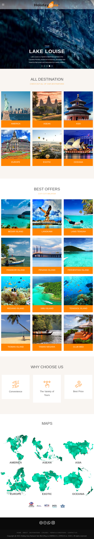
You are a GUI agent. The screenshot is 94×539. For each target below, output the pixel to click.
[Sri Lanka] (57, 481)
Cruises (45, 532)
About (25, 532)
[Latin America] (19, 457)
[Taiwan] (87, 452)
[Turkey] (44, 472)
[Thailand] (38, 445)
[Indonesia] (38, 457)
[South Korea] (88, 448)
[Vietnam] (41, 448)
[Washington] (11, 445)
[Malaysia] (38, 452)
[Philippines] (49, 444)
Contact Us (72, 532)
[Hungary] (21, 487)
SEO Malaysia (5, 516)
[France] (11, 488)
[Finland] (21, 475)
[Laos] (39, 444)
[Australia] (74, 478)
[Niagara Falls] (19, 445)
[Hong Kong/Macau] (84, 454)
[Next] (89, 34)
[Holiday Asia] (47, 4)
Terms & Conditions (58, 532)
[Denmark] (15, 481)
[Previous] (5, 34)
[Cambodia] (39, 447)
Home (19, 532)
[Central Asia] (51, 472)
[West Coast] (11, 447)
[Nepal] (57, 475)
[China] (81, 445)
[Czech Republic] (16, 485)
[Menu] (3, 4)
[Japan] (91, 448)
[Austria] (15, 487)
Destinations (34, 532)
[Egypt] (44, 475)
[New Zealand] (88, 491)
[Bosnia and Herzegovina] (19, 490)
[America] (15, 447)
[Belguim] (12, 485)
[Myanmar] (36, 444)
